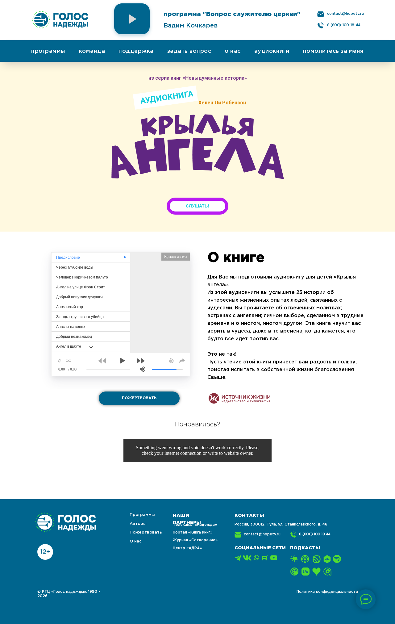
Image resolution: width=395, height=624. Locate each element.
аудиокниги (271, 51)
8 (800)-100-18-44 (343, 25)
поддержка (136, 51)
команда (92, 51)
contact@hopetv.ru (345, 13)
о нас (233, 51)
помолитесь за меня (333, 51)
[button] (132, 18)
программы (48, 51)
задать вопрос (189, 51)
